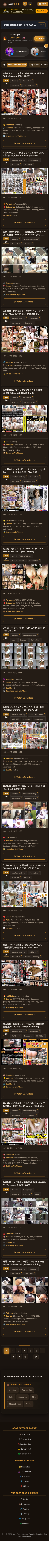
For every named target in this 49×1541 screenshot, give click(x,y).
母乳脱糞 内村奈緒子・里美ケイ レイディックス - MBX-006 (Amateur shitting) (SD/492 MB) (24, 312)
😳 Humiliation (24, 1467)
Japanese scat (29, 85)
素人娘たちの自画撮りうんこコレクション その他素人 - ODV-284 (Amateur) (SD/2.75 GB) (24, 1104)
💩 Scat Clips (24, 1434)
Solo (11, 1397)
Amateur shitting (18, 160)
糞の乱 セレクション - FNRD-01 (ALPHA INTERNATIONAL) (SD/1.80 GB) (23, 550)
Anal (13, 640)
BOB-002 (15, 719)
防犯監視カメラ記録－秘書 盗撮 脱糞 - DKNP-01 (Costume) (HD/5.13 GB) (24, 1183)
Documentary (30, 1115)
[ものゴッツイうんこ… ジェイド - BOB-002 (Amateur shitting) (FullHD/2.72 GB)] (24, 735)
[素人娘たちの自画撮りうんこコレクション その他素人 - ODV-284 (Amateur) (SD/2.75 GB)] (24, 1131)
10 (25, 1357)
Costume (15, 1190)
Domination (27, 1390)
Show (42, 25)
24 (36, 1357)
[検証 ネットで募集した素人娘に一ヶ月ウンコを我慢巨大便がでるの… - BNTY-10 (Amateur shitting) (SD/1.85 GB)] (24, 973)
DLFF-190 (15, 878)
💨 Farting (24, 1514)
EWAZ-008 (29, 1274)
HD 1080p (28, 165)
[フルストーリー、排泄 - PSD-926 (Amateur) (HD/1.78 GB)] (24, 656)
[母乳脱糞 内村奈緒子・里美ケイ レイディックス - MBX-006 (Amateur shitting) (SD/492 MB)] (24, 339)
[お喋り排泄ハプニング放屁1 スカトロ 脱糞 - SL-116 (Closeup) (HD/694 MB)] (24, 418)
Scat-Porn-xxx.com (17, 64)
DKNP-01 (15, 1194)
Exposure (28, 1036)
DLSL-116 (15, 402)
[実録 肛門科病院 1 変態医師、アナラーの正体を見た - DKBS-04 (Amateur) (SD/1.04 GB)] (24, 260)
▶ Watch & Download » (24, 143)
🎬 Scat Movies (24, 1439)
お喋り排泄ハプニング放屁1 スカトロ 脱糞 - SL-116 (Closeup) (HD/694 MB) (23, 391)
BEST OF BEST (36, 715)
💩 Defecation (24, 1504)
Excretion (15, 85)
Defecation (27, 81)
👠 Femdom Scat (24, 1444)
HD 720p (39, 1036)
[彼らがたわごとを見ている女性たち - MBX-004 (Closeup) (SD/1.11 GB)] (24, 102)
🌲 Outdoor (24, 1523)
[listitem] (17, 52)
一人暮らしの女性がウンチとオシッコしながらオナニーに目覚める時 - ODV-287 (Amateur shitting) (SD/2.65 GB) (24, 471)
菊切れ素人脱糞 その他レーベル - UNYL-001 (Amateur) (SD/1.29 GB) (24, 787)
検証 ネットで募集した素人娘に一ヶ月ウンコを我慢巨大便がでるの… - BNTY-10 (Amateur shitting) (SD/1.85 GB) (24, 946)
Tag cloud (34, 64)
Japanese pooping (32, 957)
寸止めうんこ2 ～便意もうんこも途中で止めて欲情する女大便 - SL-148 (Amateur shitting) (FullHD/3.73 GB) (23, 154)
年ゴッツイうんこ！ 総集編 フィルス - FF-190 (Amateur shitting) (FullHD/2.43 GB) (24, 867)
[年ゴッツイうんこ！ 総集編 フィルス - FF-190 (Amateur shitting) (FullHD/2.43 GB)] (24, 894)
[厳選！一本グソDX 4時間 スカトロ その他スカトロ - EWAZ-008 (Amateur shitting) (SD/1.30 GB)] (24, 1290)
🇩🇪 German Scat (24, 1449)
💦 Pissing (24, 1509)
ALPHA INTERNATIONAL (21, 556)
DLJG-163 (16, 1036)
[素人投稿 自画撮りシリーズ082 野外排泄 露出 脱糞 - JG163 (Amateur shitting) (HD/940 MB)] (24, 1052)
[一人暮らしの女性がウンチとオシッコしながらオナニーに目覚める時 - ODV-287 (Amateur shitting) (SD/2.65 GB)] (24, 498)
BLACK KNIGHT (18, 561)
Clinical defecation (30, 239)
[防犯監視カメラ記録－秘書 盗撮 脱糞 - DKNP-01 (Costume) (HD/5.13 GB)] (24, 1211)
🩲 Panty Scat (24, 1518)
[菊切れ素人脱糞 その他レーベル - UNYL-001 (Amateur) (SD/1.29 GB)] (24, 815)
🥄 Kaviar (24, 1499)
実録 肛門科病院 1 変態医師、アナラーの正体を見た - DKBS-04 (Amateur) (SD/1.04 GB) (24, 233)
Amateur (15, 239)
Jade (37, 1194)
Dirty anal (28, 323)
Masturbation (15, 1404)
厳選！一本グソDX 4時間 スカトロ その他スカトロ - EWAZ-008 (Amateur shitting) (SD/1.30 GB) (24, 1263)
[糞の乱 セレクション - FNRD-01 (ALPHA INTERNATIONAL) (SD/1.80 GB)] (24, 577)
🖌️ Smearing (24, 1476)
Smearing (22, 1397)
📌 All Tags (24, 1486)
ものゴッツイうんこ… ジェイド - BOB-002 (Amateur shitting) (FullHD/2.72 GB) (23, 708)
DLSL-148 (15, 165)
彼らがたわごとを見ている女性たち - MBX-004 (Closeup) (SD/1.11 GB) (23, 74)
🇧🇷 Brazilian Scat (24, 1454)
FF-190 (27, 878)
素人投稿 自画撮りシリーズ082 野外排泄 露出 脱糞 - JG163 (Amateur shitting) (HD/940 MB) (23, 1025)
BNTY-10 (33, 952)
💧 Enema (24, 1481)
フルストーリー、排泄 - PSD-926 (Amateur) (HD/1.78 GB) (24, 629)
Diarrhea (28, 244)
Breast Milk (34, 318)
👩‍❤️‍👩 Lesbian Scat (24, 1472)
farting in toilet (29, 402)
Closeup (15, 81)
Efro (34, 1397)
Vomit (28, 1404)
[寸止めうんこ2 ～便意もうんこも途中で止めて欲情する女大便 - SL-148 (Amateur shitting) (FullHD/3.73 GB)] (24, 181)
